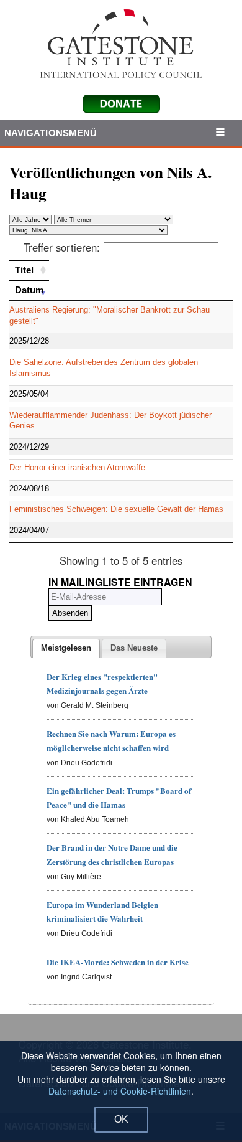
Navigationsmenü (50, 133)
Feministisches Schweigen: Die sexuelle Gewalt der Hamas (116, 509)
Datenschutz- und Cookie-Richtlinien (119, 1091)
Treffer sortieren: (62, 247)
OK (121, 1119)
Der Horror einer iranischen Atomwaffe (77, 467)
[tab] (66, 649)
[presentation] (66, 648)
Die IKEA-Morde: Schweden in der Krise (118, 962)
